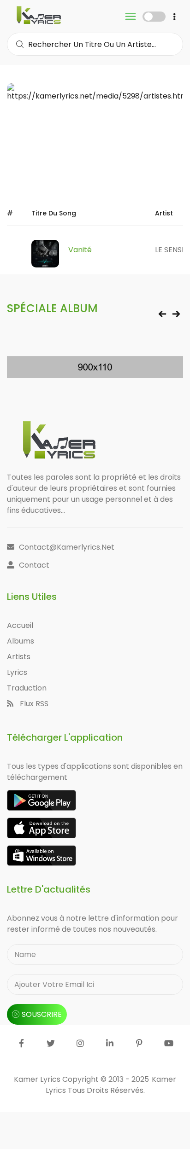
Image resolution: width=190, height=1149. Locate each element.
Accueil (20, 625)
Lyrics (17, 672)
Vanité (80, 249)
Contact (34, 565)
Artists (18, 656)
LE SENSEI (171, 249)
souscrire (42, 1014)
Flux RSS (33, 703)
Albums (20, 641)
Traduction (27, 688)
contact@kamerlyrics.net (66, 547)
